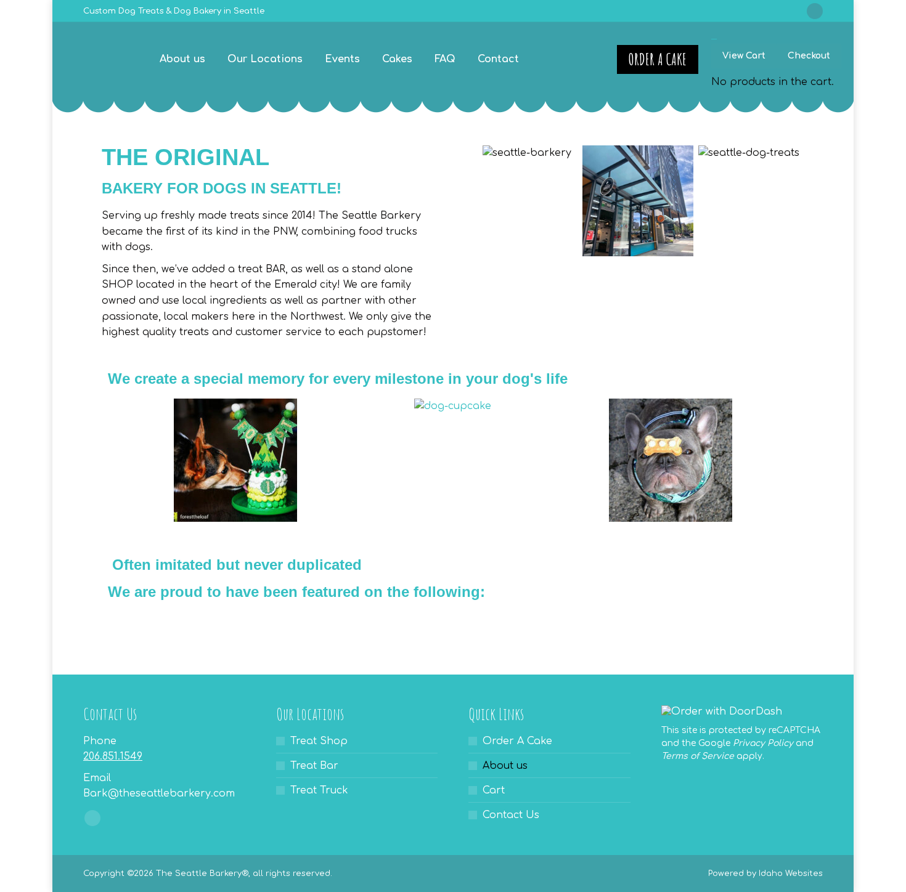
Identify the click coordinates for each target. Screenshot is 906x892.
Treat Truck (319, 790)
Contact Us (511, 815)
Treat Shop (319, 741)
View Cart (743, 55)
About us (505, 765)
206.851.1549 (112, 756)
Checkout (809, 55)
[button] (483, 203)
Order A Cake (517, 741)
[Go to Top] (887, 873)
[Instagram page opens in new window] (815, 11)
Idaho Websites (791, 873)
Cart (494, 790)
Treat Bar (314, 765)
